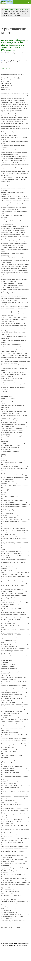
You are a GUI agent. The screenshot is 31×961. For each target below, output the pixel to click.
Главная (6, 9)
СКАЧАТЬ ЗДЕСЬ (6, 68)
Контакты (3, 947)
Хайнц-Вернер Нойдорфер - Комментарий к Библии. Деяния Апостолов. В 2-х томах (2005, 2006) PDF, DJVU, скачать (15, 45)
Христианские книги (22, 9)
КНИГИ (12, 9)
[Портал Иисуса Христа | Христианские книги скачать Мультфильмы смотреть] (6, 2)
